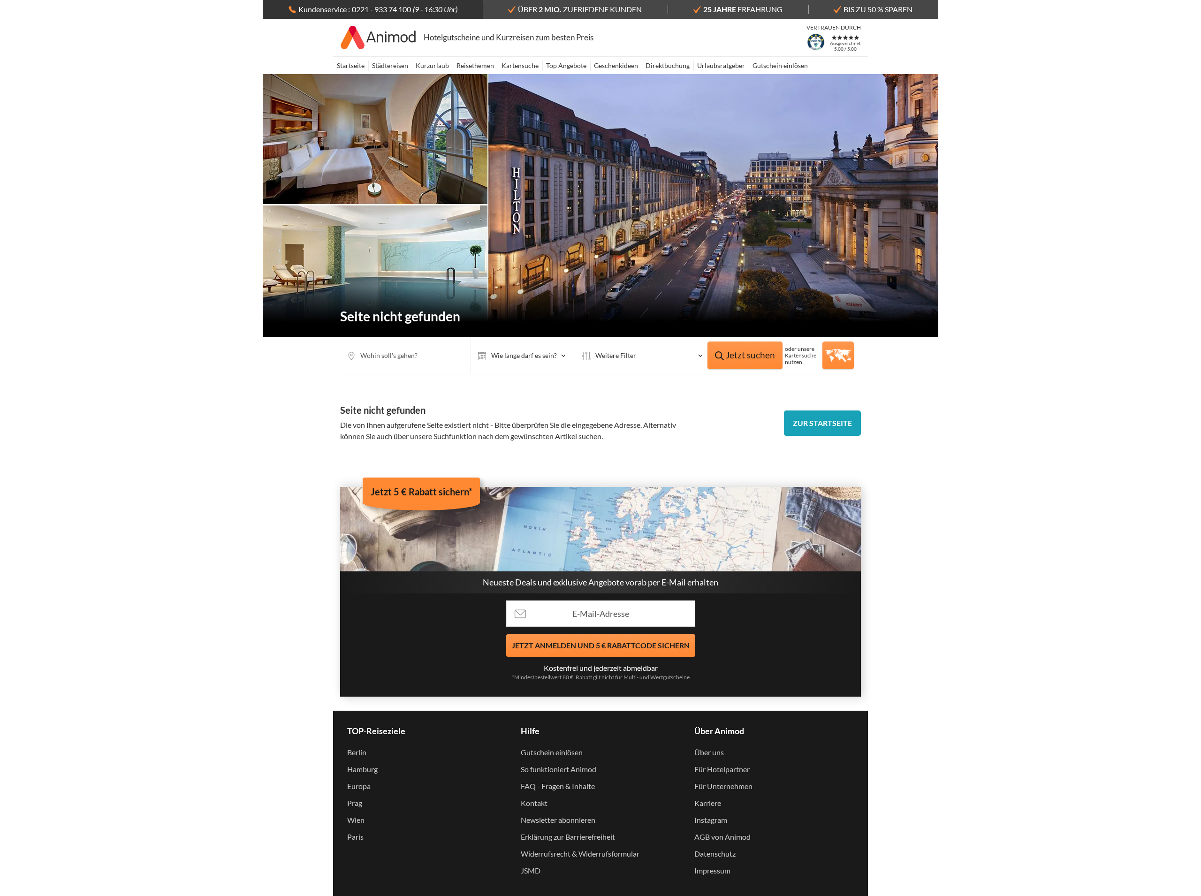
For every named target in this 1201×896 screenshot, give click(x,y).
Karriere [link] (707, 802)
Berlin (356, 752)
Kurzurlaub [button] (432, 65)
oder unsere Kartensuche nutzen (800, 355)
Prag (354, 802)
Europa (359, 786)
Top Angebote (566, 65)
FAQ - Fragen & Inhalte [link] (558, 786)
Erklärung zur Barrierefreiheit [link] (568, 836)
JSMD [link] (530, 870)
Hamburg (362, 769)
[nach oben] (1190, 448)
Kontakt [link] (534, 802)
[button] (523, 355)
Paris (355, 836)
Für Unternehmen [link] (723, 786)
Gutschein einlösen (780, 65)
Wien (356, 819)
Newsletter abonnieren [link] (558, 819)
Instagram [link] (710, 819)
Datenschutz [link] (715, 853)
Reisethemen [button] (475, 65)
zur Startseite (822, 422)
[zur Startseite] (378, 37)
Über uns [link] (709, 752)
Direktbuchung (668, 65)
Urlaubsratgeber (721, 65)
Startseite (351, 65)
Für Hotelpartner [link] (722, 769)
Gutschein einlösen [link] (552, 752)
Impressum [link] (712, 870)
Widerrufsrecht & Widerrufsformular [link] (580, 853)
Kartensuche (520, 65)
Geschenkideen (616, 65)
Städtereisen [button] (390, 65)
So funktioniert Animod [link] (558, 769)
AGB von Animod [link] (722, 836)
